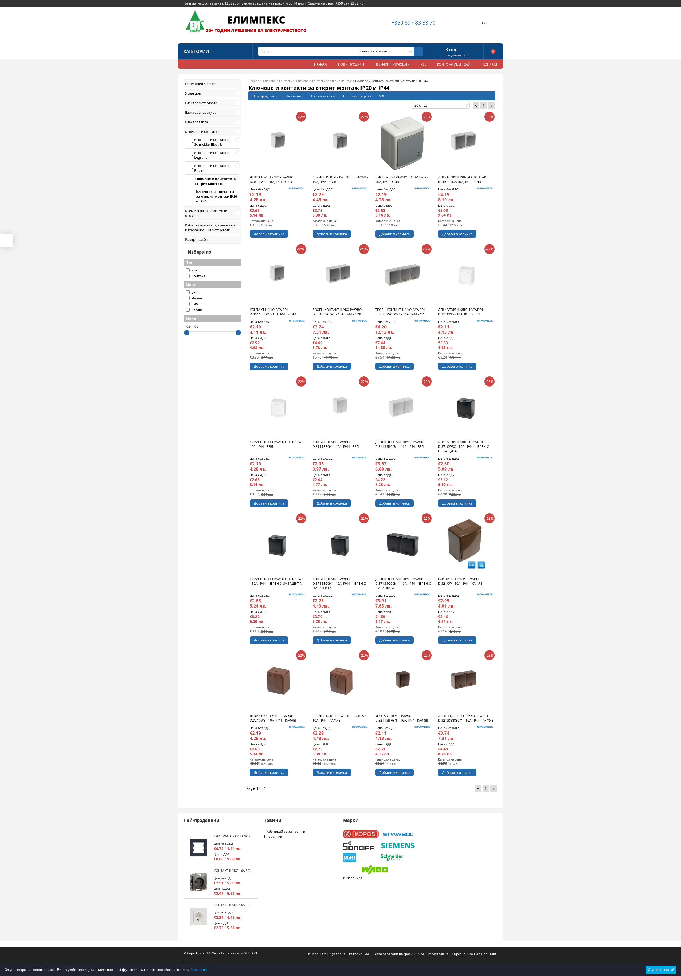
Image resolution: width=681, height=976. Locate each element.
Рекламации (359, 953)
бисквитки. (199, 969)
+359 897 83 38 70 (413, 22)
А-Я (381, 96)
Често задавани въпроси (393, 953)
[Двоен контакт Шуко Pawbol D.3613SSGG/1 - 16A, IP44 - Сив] (340, 275)
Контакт (198, 276)
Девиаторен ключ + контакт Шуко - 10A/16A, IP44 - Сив (463, 179)
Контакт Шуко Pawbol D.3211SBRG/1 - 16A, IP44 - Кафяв (401, 718)
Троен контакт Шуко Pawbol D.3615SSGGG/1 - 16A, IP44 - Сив (401, 311)
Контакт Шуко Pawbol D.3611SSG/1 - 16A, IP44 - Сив (273, 311)
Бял (194, 292)
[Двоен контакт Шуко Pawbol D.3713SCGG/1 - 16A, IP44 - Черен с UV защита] (403, 544)
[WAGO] (380, 869)
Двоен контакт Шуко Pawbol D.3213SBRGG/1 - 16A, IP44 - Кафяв (465, 718)
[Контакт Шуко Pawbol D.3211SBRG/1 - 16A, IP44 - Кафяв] (403, 681)
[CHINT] (361, 857)
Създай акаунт (457, 55)
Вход (450, 49)
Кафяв (197, 309)
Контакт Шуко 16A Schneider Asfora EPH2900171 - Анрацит (233, 870)
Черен (197, 298)
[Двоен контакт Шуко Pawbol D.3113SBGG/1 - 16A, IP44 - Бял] (403, 407)
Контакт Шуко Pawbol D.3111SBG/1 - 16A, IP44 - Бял (336, 444)
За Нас (474, 953)
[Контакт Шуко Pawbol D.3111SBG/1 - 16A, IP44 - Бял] (340, 407)
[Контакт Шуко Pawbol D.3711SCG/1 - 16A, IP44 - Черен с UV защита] (340, 544)
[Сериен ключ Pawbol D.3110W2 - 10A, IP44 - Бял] (277, 407)
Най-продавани (265, 96)
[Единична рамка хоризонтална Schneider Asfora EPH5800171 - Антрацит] (198, 848)
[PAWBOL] (398, 834)
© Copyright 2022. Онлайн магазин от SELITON (220, 953)
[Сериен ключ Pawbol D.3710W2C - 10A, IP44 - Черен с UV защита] (277, 544)
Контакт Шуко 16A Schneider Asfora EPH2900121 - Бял (233, 905)
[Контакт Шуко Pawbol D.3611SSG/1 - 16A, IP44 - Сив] (277, 275)
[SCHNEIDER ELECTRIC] (398, 857)
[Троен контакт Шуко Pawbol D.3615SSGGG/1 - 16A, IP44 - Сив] (403, 275)
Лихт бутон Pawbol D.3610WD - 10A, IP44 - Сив (401, 179)
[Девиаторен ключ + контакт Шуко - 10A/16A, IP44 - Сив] (466, 142)
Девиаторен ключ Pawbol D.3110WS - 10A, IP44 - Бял (461, 311)
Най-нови (293, 96)
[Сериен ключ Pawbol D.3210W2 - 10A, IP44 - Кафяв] (340, 681)
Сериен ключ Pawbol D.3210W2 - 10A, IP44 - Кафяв (340, 718)
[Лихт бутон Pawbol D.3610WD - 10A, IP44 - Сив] (403, 142)
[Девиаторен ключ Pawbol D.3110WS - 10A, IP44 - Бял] (466, 275)
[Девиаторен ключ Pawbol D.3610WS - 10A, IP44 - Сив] (277, 142)
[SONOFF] (361, 845)
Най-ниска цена (322, 96)
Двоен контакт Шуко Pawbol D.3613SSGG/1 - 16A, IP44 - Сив (338, 311)
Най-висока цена (357, 96)
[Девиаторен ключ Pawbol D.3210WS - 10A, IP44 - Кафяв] (277, 681)
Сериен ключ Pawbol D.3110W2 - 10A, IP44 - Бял (277, 444)
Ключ (196, 270)
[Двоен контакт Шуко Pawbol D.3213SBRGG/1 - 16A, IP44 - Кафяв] (466, 681)
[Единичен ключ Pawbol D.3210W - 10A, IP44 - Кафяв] (466, 544)
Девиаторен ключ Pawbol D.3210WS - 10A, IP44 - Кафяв (273, 718)
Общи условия (333, 953)
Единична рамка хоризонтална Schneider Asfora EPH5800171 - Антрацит (233, 836)
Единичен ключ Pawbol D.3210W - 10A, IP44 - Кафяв (460, 581)
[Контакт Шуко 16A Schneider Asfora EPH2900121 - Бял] (198, 916)
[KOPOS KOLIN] (361, 834)
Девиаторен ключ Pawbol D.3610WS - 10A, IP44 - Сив (272, 179)
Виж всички (272, 836)
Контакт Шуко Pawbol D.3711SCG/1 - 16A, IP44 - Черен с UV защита (339, 583)
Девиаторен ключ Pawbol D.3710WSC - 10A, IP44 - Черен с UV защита (463, 446)
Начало (253, 81)
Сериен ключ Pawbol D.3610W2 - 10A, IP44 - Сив (340, 179)
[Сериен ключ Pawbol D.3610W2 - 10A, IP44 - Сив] (340, 142)
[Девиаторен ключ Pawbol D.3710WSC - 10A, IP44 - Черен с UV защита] (466, 407)
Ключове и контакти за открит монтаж (324, 81)
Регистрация (438, 953)
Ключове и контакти (277, 81)
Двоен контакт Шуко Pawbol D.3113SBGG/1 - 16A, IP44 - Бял (400, 444)
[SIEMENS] (398, 845)
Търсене (459, 953)
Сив (195, 304)
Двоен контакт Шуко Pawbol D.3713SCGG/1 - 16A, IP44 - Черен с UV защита (403, 583)
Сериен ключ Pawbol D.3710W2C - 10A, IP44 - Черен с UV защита (277, 581)
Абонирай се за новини (286, 831)
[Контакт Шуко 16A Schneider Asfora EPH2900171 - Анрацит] (198, 882)
